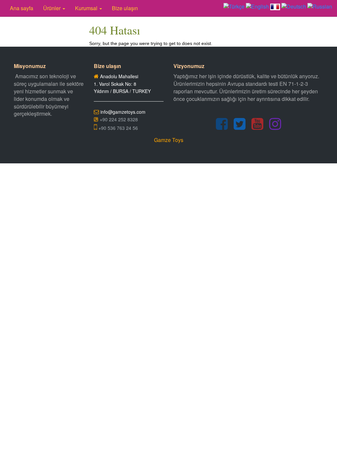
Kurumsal (87, 8)
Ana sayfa (21, 8)
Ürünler (52, 8)
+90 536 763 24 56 (117, 128)
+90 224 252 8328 (118, 119)
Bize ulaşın (125, 8)
